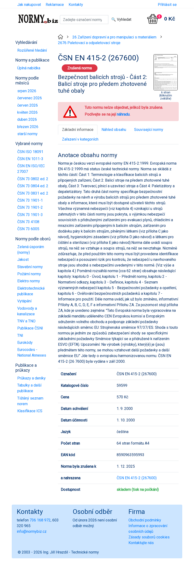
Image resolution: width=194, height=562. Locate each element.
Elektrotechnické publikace (31, 291)
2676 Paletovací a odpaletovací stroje (89, 43)
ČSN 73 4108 (28, 222)
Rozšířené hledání (32, 50)
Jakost (23, 259)
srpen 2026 (26, 91)
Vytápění (24, 301)
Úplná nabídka (28, 68)
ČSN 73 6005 (28, 229)
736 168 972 (40, 520)
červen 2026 (27, 105)
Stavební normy (30, 267)
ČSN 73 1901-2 (30, 207)
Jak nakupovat (29, 4)
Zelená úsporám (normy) (30, 250)
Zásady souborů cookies (149, 537)
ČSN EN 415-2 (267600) (137, 478)
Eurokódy (25, 342)
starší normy (27, 134)
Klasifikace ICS (29, 411)
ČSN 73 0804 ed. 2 (32, 186)
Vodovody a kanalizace (27, 311)
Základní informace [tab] (77, 129)
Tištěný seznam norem (30, 401)
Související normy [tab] (148, 129)
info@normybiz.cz (32, 531)
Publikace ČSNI (30, 328)
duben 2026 (27, 119)
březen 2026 (27, 127)
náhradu (123, 114)
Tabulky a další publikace (29, 388)
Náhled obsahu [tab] (113, 129)
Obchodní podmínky (144, 520)
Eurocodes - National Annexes (31, 352)
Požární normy (29, 274)
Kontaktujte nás (141, 543)
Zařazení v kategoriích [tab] (80, 139)
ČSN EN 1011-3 (30, 159)
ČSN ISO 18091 (30, 152)
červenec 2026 (29, 98)
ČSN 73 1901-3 (30, 214)
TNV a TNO (26, 321)
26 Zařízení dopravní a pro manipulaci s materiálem (114, 37)
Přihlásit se (167, 4)
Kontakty (76, 4)
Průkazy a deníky (31, 378)
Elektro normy (28, 281)
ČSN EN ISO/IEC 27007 (31, 169)
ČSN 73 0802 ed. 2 (32, 179)
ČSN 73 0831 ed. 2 (32, 193)
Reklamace (55, 4)
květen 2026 (27, 112)
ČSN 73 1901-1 (30, 200)
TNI (20, 335)
